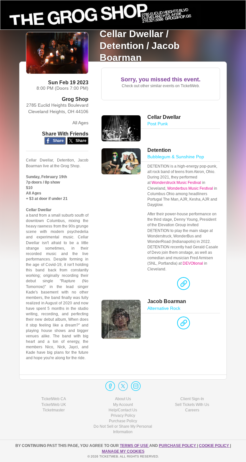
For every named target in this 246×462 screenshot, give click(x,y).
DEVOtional (193, 263)
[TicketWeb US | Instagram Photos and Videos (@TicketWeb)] (136, 386)
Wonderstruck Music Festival (176, 182)
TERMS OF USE (134, 445)
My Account (123, 404)
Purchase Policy (123, 421)
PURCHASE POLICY (178, 445)
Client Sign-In (192, 399)
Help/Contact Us (123, 410)
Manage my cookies (123, 451)
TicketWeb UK (53, 404)
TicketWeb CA (53, 399)
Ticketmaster (54, 410)
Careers (192, 410)
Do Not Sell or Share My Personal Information (123, 429)
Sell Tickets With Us (192, 404)
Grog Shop (75, 99)
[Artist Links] (183, 285)
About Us (123, 399)
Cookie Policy (214, 445)
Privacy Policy (123, 415)
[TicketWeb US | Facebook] (110, 386)
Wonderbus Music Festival (190, 188)
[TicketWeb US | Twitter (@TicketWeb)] (123, 386)
